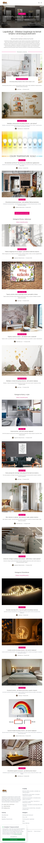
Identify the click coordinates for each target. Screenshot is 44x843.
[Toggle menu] (41, 2)
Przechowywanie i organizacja (28, 819)
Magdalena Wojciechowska (7, 819)
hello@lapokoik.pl (6, 808)
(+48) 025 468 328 (6, 806)
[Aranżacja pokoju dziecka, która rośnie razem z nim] (22, 68)
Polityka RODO (30, 831)
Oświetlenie (22, 160)
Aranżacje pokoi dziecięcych (27, 815)
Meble (23, 821)
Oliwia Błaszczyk (5, 815)
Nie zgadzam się (14, 836)
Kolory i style (22, 428)
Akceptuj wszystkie (13, 839)
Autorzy (4, 812)
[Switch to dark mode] (39, 3)
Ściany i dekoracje (22, 13)
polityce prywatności (18, 834)
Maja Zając (4, 817)
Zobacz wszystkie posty (22, 222)
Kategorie (24, 812)
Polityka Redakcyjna (37, 831)
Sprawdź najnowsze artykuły (22, 213)
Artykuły (24, 788)
